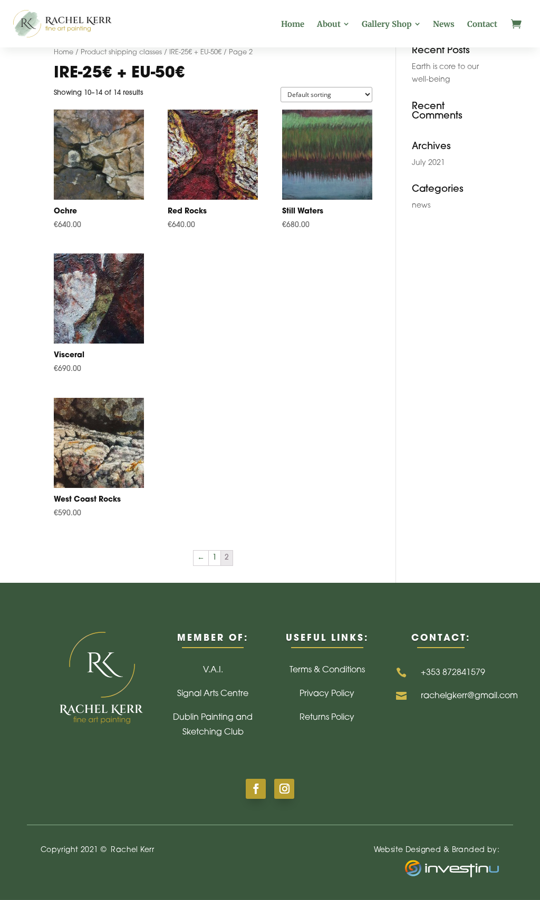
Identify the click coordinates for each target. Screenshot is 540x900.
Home (63, 52)
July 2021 (428, 163)
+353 (453, 673)
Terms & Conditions (327, 670)
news (421, 206)
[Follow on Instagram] (284, 789)
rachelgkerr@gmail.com (469, 696)
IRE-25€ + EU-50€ (195, 52)
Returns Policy (327, 717)
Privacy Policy (327, 694)
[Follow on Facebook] (256, 789)
